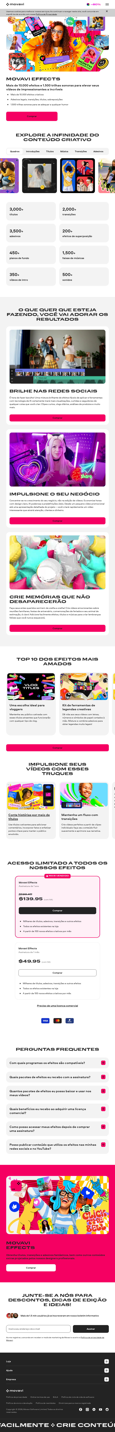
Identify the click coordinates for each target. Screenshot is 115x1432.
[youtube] (100, 1410)
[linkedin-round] (94, 1410)
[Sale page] (93, 4)
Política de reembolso (46, 1403)
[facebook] (80, 1410)
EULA (55, 1397)
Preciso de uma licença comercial (57, 1005)
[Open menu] (107, 4)
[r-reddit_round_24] (107, 1410)
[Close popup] (107, 13)
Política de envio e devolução (19, 1403)
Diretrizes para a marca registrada (75, 1403)
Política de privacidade (16, 1397)
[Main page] (15, 4)
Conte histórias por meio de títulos (29, 817)
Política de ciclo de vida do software (77, 1397)
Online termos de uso (40, 1397)
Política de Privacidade (46, 14)
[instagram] (87, 1410)
